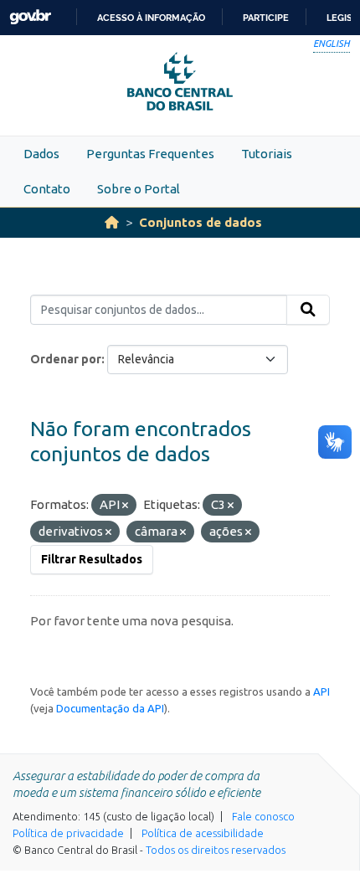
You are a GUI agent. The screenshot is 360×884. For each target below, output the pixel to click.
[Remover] (125, 506)
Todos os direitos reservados (215, 850)
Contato (46, 189)
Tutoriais (266, 153)
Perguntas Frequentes (150, 153)
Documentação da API (110, 708)
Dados (41, 153)
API (321, 691)
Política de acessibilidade (202, 833)
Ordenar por (65, 359)
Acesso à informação (151, 17)
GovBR (30, 17)
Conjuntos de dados (200, 222)
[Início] (112, 222)
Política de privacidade (68, 833)
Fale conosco (263, 816)
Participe (266, 17)
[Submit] (308, 310)
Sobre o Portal (138, 189)
